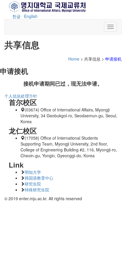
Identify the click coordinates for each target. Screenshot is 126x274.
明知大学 (33, 172)
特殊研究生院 (37, 190)
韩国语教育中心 (39, 178)
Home (73, 59)
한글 (16, 16)
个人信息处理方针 (20, 96)
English (31, 16)
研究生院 (33, 184)
